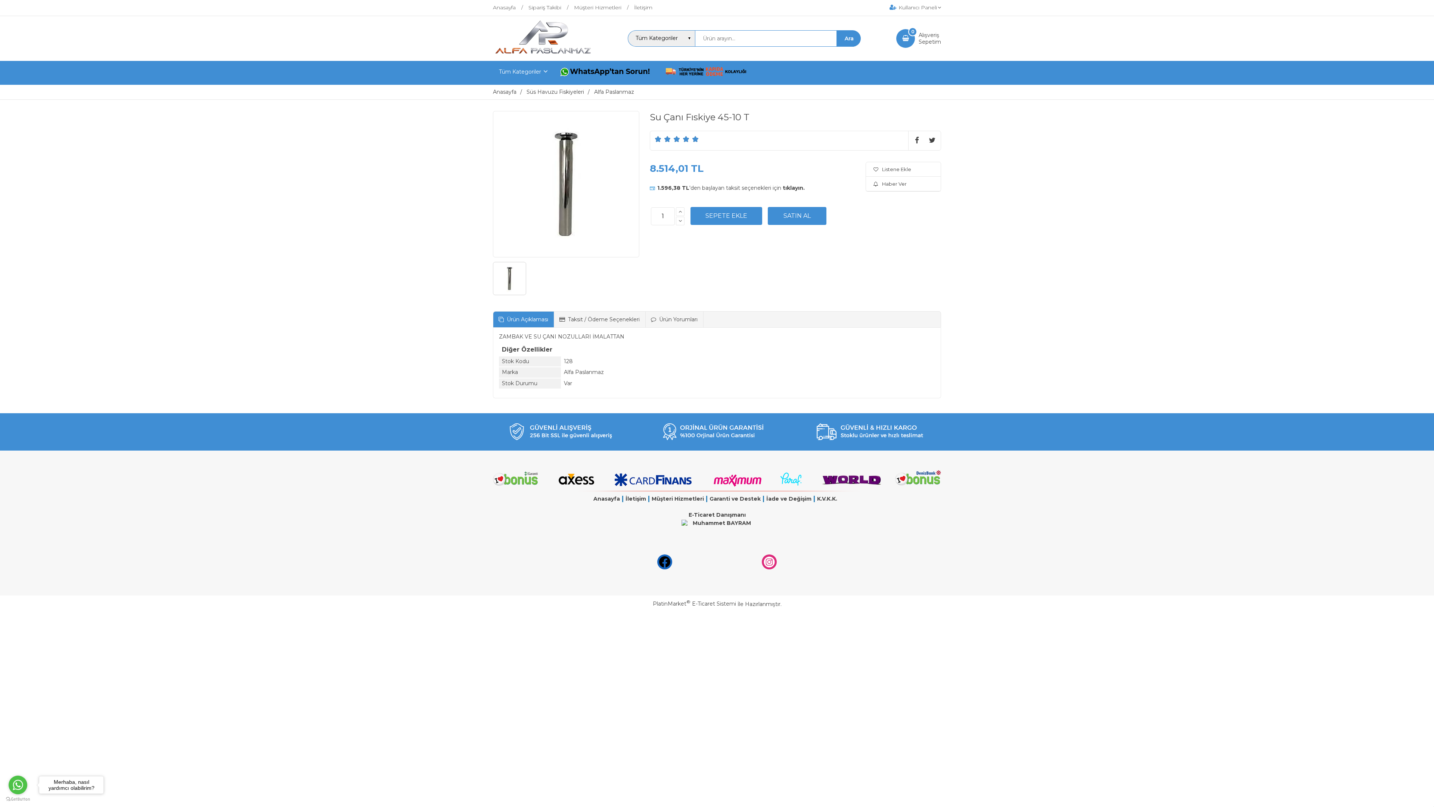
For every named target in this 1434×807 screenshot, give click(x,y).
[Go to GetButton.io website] (18, 799)
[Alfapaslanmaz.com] (543, 54)
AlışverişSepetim (930, 38)
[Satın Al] (797, 216)
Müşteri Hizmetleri (678, 498)
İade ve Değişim (788, 498)
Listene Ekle (896, 169)
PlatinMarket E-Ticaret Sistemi (694, 603)
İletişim (636, 498)
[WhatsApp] (606, 73)
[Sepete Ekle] (726, 216)
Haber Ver (894, 184)
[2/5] (663, 138)
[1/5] (658, 138)
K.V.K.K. (827, 498)
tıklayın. (794, 188)
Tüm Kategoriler (520, 71)
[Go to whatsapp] (18, 785)
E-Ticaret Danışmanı (717, 514)
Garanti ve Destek (735, 498)
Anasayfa (606, 498)
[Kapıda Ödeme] (706, 73)
